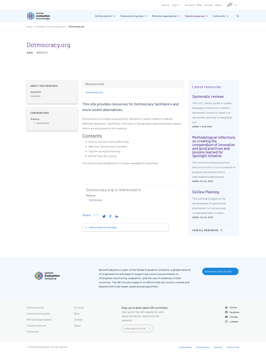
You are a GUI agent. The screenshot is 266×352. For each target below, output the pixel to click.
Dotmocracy (95, 199)
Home (29, 26)
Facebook (234, 312)
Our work (190, 4)
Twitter (233, 307)
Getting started (35, 307)
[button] (237, 16)
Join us (165, 4)
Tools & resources (36, 325)
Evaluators (35, 95)
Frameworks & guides (38, 313)
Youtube (234, 316)
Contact (208, 4)
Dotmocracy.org (76, 26)
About (218, 4)
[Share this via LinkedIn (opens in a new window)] (116, 216)
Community (33, 331)
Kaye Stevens (43, 122)
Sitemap (218, 347)
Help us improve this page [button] (103, 227)
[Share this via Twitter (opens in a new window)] (104, 216)
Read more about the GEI (218, 271)
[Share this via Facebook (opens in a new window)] (110, 216)
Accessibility (185, 347)
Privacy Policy (202, 347)
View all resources (205, 230)
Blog (199, 4)
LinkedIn (234, 321)
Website (42, 52)
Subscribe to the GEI (135, 328)
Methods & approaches (39, 319)
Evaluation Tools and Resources (51, 26)
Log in (175, 4)
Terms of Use (233, 347)
